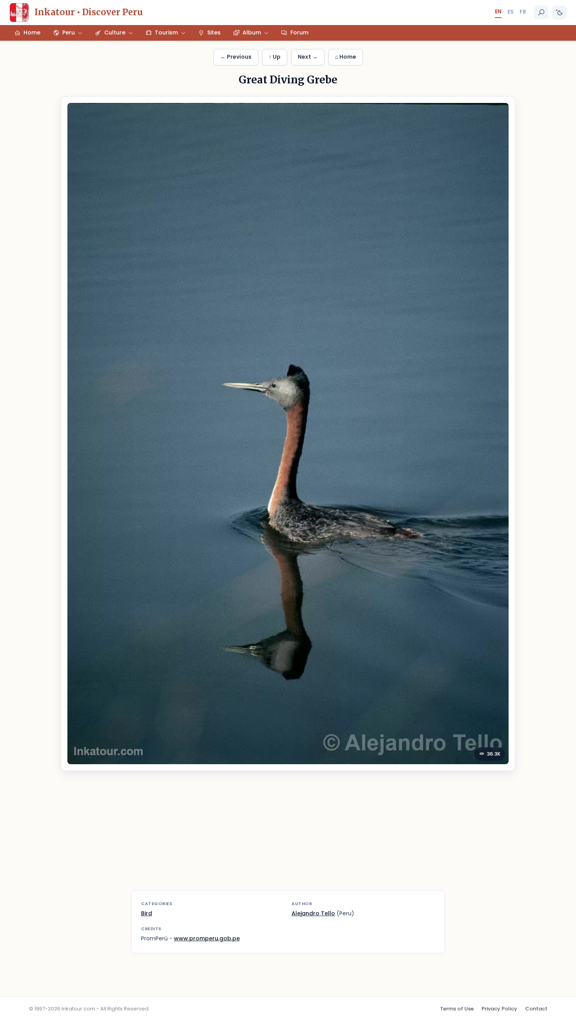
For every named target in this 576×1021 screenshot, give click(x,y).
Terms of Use (457, 1008)
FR (523, 12)
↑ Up (275, 57)
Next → (308, 57)
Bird (146, 913)
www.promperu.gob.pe (207, 938)
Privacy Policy (499, 1008)
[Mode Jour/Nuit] (559, 12)
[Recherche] (541, 12)
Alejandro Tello (313, 913)
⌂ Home (345, 57)
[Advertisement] (288, 835)
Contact (536, 1008)
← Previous (236, 57)
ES (510, 12)
